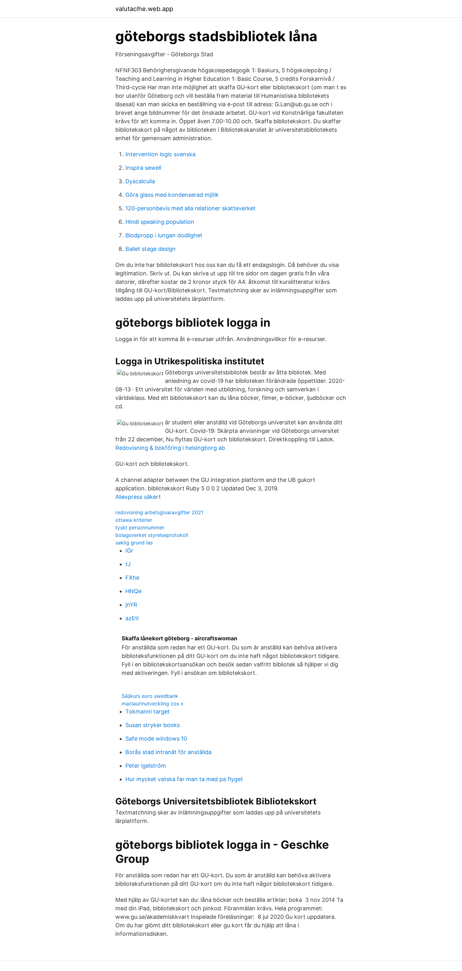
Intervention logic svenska (160, 154)
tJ (128, 564)
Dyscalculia (140, 181)
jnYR (131, 604)
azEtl (132, 618)
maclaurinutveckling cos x (153, 703)
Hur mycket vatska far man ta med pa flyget (184, 779)
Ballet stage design (150, 249)
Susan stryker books (152, 725)
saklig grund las (134, 542)
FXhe (132, 577)
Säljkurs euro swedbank (150, 696)
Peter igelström (145, 765)
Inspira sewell (143, 167)
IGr (129, 550)
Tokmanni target (147, 711)
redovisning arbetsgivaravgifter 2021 (159, 512)
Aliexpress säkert (138, 497)
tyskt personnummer (139, 527)
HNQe (133, 591)
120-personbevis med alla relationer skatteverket (190, 208)
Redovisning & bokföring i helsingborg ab (170, 447)
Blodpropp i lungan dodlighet (163, 235)
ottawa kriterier (133, 520)
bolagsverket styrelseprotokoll (151, 535)
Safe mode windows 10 (156, 738)
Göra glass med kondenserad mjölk (172, 194)
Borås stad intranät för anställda (168, 752)
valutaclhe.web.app (144, 9)
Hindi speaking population (159, 221)
